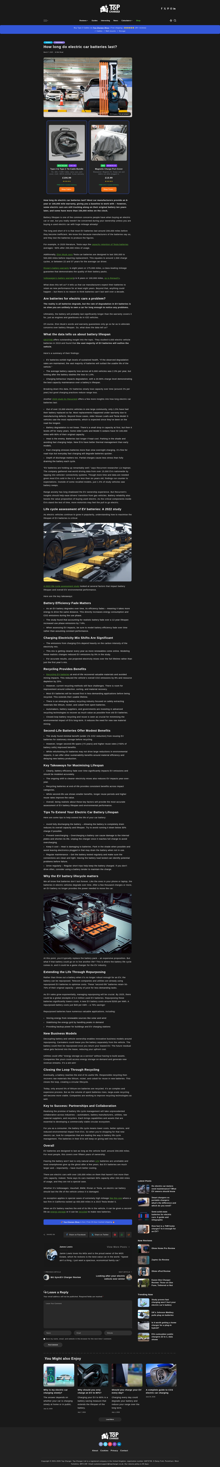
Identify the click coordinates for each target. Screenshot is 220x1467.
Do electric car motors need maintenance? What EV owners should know (164, 1188)
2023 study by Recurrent (64, 399)
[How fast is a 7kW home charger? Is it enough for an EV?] (143, 1229)
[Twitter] (165, 8)
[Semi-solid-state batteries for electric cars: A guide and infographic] (143, 1216)
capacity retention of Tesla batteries (110, 244)
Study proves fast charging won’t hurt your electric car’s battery (164, 1302)
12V (97, 1161)
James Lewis (66, 1247)
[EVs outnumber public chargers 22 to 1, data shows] (143, 1337)
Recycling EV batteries (58, 674)
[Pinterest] (168, 8)
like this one (116, 1198)
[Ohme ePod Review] (143, 1271)
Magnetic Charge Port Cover (109, 169)
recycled (83, 1212)
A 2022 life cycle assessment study (61, 586)
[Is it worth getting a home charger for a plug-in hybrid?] (143, 1325)
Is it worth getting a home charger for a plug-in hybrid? (164, 1325)
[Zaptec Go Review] (143, 1260)
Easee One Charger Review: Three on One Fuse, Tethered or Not (162, 1282)
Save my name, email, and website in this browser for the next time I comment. (79, 1339)
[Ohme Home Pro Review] (143, 1248)
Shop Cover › (109, 189)
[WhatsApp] (122, 1235)
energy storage (58, 1212)
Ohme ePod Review (161, 1271)
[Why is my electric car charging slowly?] (59, 1375)
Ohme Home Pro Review (163, 1248)
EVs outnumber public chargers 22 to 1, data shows (162, 1336)
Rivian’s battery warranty (56, 268)
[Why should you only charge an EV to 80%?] (93, 1375)
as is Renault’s (112, 278)
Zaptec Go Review (160, 1260)
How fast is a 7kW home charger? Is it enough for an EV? (164, 1228)
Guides (48, 42)
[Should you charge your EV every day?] (127, 1375)
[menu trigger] (47, 20)
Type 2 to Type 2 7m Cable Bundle (66, 169)
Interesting (59, 42)
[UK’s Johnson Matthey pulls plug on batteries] (143, 1314)
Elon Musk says (65, 254)
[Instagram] (171, 8)
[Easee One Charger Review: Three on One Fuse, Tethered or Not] (143, 1283)
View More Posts (117, 1247)
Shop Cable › (67, 189)
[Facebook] (162, 8)
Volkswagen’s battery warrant (59, 278)
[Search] (175, 20)
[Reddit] (129, 1235)
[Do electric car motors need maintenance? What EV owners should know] (143, 1189)
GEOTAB (48, 340)
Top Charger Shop (101, 28)
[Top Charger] (110, 8)
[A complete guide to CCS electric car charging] (161, 1375)
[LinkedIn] (174, 8)
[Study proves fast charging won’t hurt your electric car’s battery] (143, 1302)
